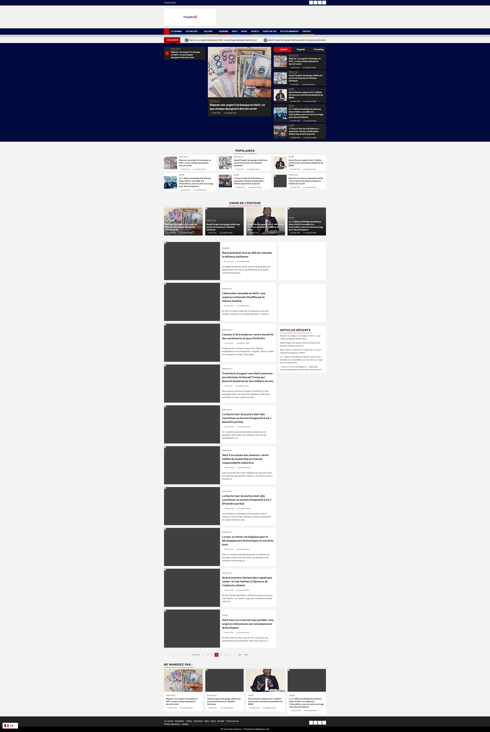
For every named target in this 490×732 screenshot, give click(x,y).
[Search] (324, 31)
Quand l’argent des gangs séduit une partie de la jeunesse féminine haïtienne (299, 40)
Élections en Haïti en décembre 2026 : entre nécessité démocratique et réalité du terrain (306, 181)
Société (255, 31)
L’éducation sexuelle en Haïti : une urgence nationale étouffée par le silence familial (243, 297)
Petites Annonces (289, 31)
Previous (196, 655)
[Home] (167, 31)
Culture (208, 31)
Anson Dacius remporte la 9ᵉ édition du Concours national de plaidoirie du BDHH (306, 95)
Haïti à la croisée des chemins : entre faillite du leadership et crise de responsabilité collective (245, 459)
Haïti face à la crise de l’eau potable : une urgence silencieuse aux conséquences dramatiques (247, 624)
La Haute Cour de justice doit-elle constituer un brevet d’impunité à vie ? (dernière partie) (246, 418)
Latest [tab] (283, 49)
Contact (306, 31)
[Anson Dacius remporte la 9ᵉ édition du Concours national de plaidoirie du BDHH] (280, 95)
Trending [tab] (318, 49)
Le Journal (176, 31)
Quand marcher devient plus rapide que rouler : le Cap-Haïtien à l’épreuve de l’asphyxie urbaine (247, 581)
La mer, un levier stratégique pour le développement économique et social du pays (248, 540)
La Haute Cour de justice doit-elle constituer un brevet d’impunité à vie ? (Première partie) (246, 499)
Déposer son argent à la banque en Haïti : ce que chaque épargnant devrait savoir (221, 40)
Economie (223, 31)
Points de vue (270, 31)
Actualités (192, 31)
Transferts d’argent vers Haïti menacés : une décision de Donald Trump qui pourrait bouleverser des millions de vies (248, 377)
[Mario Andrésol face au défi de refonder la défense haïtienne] (192, 261)
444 (239, 655)
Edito (234, 31)
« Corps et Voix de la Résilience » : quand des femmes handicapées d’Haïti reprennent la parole (304, 131)
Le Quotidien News (230, 113)
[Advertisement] (302, 261)
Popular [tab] (301, 49)
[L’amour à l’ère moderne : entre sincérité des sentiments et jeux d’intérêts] (192, 343)
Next (246, 655)
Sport (244, 31)
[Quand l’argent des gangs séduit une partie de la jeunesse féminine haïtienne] (280, 78)
